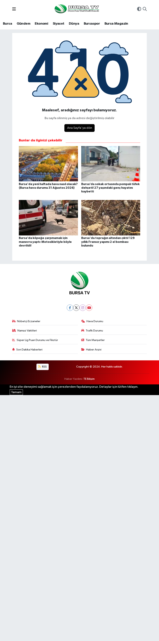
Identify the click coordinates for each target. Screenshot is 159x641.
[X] (76, 307)
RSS (44, 366)
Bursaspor (92, 23)
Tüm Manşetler (95, 340)
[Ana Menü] (14, 9)
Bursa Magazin (116, 23)
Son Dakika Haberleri (29, 349)
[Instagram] (83, 307)
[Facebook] (70, 307)
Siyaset (58, 23)
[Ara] (145, 9)
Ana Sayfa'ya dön (79, 128)
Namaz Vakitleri (27, 330)
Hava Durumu (94, 321)
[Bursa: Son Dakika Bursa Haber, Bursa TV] (76, 9)
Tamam (16, 392)
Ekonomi (41, 23)
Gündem (23, 23)
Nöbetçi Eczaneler (28, 321)
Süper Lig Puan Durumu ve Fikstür (37, 340)
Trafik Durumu (94, 330)
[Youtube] (89, 307)
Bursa (7, 23)
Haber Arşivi (93, 349)
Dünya (74, 23)
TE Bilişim (89, 378)
